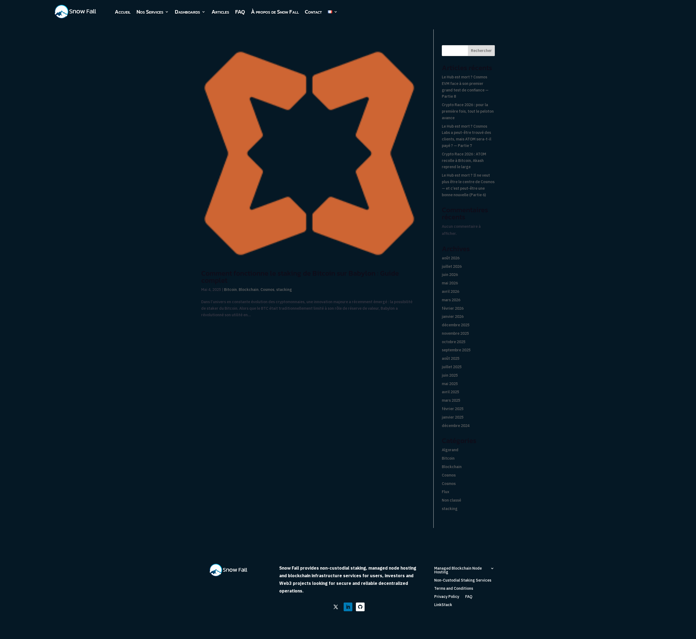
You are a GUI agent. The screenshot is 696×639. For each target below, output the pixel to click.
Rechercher (481, 50)
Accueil (122, 12)
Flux (445, 491)
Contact (313, 12)
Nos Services (149, 12)
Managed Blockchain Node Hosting (458, 570)
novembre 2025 (455, 333)
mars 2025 (451, 400)
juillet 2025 (452, 366)
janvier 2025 (453, 417)
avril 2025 (450, 391)
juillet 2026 (452, 266)
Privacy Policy (446, 597)
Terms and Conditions (453, 588)
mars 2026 (451, 299)
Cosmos (267, 289)
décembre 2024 (456, 425)
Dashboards (187, 12)
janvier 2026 (453, 316)
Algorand (450, 449)
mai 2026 (450, 283)
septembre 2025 (456, 350)
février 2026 (453, 308)
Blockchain (249, 289)
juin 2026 (450, 274)
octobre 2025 (453, 341)
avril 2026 (450, 291)
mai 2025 (450, 383)
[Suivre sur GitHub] (360, 607)
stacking (284, 289)
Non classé (451, 500)
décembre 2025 (456, 324)
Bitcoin (230, 289)
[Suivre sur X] (335, 607)
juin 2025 (450, 375)
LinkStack (443, 605)
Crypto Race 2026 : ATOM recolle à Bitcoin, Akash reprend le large (464, 161)
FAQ (240, 12)
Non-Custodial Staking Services (462, 580)
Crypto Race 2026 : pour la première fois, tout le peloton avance (468, 111)
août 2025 (450, 358)
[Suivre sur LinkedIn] (348, 607)
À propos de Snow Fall (275, 12)
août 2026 (450, 258)
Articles (220, 12)
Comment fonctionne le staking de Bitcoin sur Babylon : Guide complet (300, 276)
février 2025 (453, 408)
